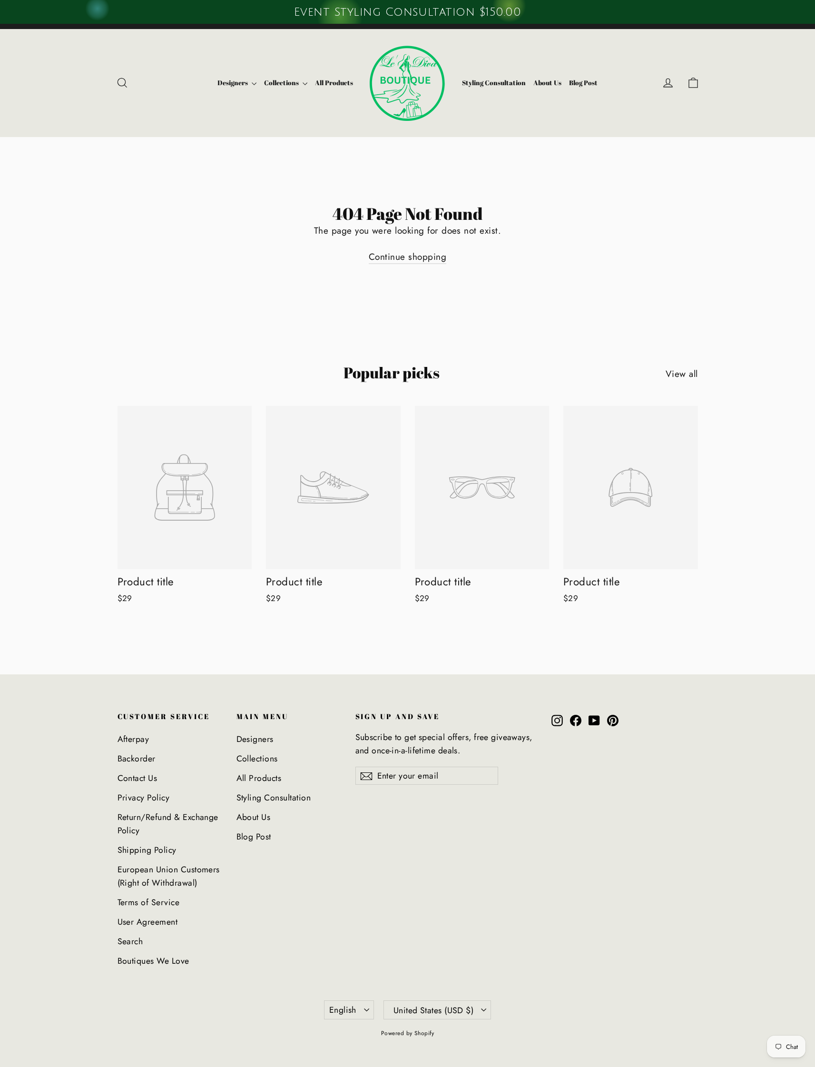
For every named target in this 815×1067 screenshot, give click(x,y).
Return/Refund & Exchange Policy (168, 824)
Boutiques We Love (153, 961)
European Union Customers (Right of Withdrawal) (169, 876)
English (342, 1010)
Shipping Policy (147, 850)
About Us (547, 82)
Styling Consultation (494, 82)
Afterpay (133, 739)
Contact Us (137, 778)
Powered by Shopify (407, 1033)
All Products (334, 82)
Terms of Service (149, 902)
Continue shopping (407, 256)
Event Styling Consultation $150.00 (407, 12)
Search (130, 941)
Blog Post (583, 82)
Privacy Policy (144, 797)
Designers (233, 82)
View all (682, 373)
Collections (282, 82)
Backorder (137, 758)
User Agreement (148, 922)
